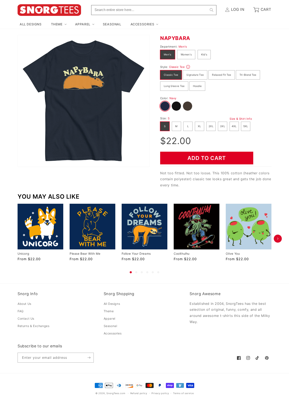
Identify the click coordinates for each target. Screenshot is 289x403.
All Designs (112, 303)
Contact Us (26, 318)
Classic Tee (171, 74)
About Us (24, 303)
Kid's (204, 54)
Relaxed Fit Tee (221, 74)
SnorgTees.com (115, 393)
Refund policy (138, 393)
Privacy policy (160, 393)
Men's (167, 54)
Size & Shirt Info (241, 118)
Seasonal (110, 326)
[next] (278, 238)
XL (199, 126)
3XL (222, 126)
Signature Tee (195, 74)
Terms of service (183, 393)
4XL (234, 126)
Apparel (109, 318)
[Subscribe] (89, 358)
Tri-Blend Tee (247, 74)
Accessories (113, 333)
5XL (245, 126)
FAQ (21, 311)
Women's (186, 54)
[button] (58, 24)
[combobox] (153, 10)
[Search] (211, 10)
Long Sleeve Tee (174, 86)
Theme (109, 311)
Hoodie (197, 86)
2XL (211, 126)
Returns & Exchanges (33, 326)
